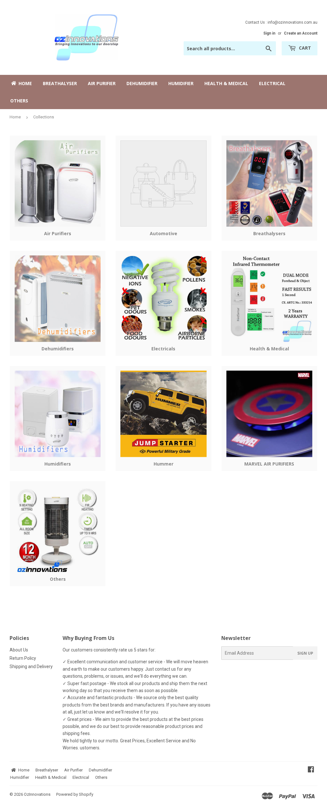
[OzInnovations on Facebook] (311, 770)
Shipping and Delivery (31, 666)
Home (15, 117)
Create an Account (300, 33)
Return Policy (23, 658)
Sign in (269, 33)
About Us (19, 649)
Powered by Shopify (74, 794)
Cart (304, 48)
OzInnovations (37, 794)
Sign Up (305, 653)
